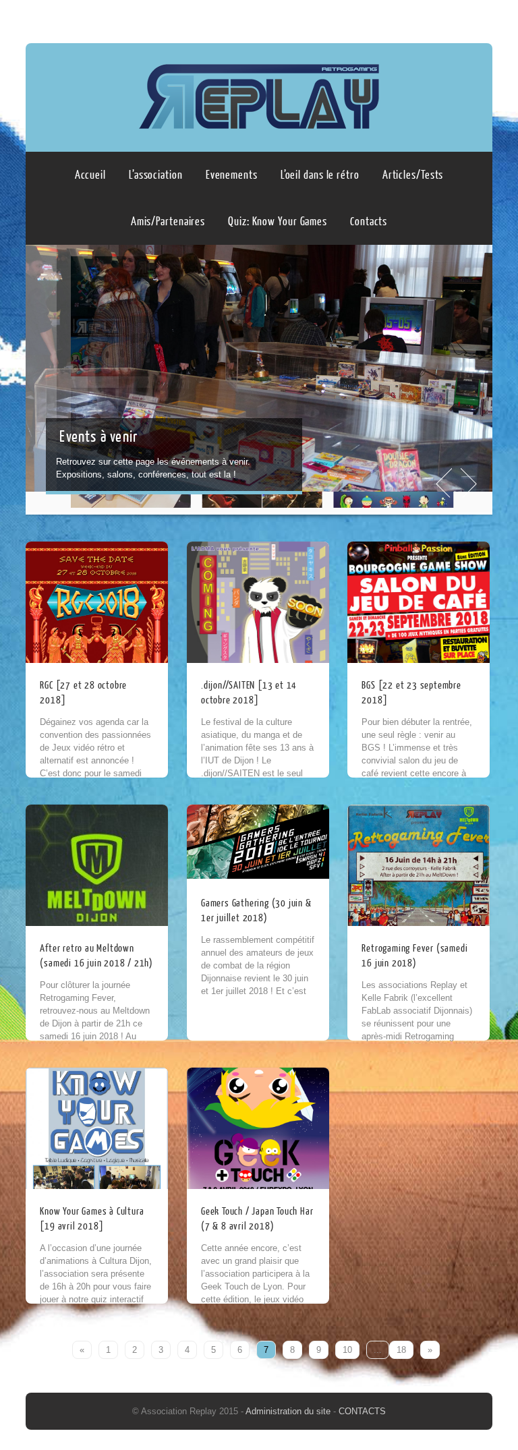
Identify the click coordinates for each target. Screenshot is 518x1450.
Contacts (368, 221)
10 (347, 1350)
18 (401, 1350)
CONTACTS (362, 1411)
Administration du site (289, 1411)
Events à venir (98, 436)
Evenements (232, 175)
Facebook (453, 18)
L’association (156, 175)
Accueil (90, 175)
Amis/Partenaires (168, 221)
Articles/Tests (413, 175)
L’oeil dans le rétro (320, 175)
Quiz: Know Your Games (277, 221)
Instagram (479, 18)
